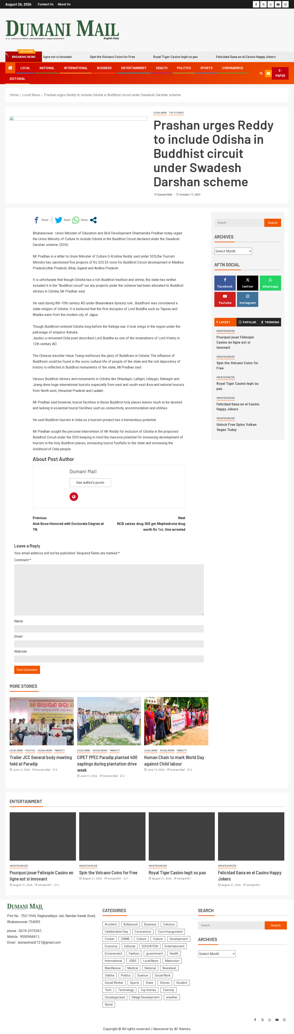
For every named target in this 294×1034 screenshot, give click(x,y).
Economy (111, 946)
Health (161, 68)
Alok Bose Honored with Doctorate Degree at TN (68, 524)
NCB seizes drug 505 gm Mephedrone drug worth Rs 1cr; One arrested (151, 524)
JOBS (132, 961)
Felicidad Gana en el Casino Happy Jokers (232, 57)
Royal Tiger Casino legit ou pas (161, 57)
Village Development (145, 997)
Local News (160, 113)
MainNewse (113, 968)
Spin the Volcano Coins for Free (98, 57)
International (76, 68)
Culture (141, 939)
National (47, 68)
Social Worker (114, 982)
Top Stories (176, 113)
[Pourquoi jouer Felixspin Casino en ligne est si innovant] (43, 836)
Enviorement (113, 953)
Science (142, 975)
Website (20, 651)
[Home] (10, 68)
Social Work (44, 750)
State (149, 982)
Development (179, 939)
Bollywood (131, 924)
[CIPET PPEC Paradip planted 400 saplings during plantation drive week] (109, 721)
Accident (111, 924)
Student (181, 982)
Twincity (59, 750)
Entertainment (134, 68)
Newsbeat (169, 968)
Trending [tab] (272, 322)
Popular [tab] (249, 322)
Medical (132, 968)
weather (172, 997)
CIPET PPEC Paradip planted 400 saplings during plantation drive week (107, 763)
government (154, 953)
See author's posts (90, 483)
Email (18, 636)
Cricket (109, 939)
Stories (165, 982)
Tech (108, 990)
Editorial (17, 78)
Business (104, 68)
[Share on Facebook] (40, 220)
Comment (22, 560)
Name (18, 621)
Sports (206, 68)
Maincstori (172, 961)
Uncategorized (226, 331)
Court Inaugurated (170, 931)
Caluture (169, 924)
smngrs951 (45, 885)
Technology (126, 990)
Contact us (46, 4)
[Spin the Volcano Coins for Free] (112, 836)
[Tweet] (62, 220)
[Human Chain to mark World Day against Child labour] (176, 721)
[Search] (261, 73)
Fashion (134, 953)
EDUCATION (150, 946)
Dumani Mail (165, 194)
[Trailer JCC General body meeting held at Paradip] (42, 721)
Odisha (109, 975)
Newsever (161, 1029)
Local (25, 68)
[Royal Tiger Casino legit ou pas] (182, 836)
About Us (64, 4)
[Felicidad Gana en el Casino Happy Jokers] (251, 836)
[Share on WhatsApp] (80, 220)
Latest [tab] (224, 322)
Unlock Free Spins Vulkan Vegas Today (237, 427)
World (109, 1004)
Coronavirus (232, 68)
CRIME (125, 939)
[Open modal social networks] (93, 220)
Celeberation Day (116, 931)
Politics (184, 68)
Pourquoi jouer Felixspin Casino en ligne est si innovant (235, 342)
